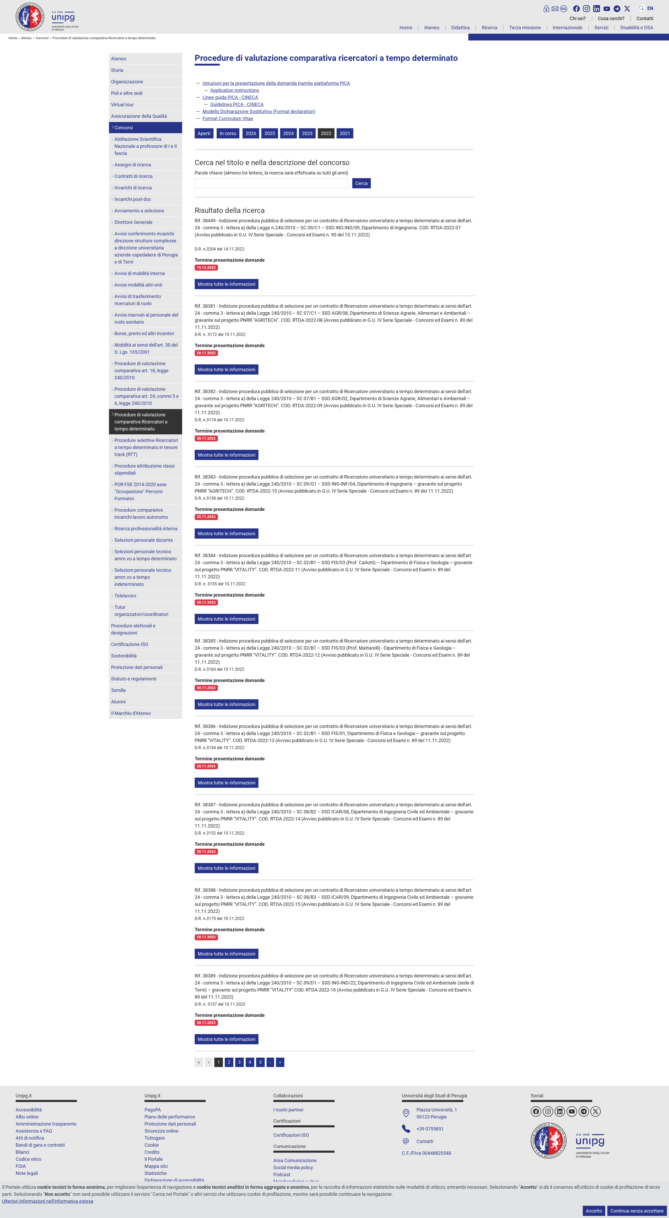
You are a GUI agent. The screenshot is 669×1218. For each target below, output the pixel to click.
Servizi (601, 27)
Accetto (594, 1211)
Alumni (118, 701)
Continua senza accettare (637, 1211)
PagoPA (153, 1109)
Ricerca (489, 27)
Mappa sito (156, 1166)
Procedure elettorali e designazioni (133, 629)
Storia (117, 70)
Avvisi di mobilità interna (139, 273)
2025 (269, 133)
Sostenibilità (124, 655)
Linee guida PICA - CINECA (230, 97)
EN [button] (650, 8)
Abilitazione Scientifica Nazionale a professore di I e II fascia (145, 146)
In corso (228, 133)
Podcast (281, 1174)
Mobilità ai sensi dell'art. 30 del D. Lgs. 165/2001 (146, 348)
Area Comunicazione (295, 1160)
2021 (345, 133)
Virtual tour (122, 104)
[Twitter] (627, 8)
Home (406, 27)
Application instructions (234, 90)
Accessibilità (29, 1109)
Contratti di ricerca (133, 176)
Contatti (645, 18)
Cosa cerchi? (611, 18)
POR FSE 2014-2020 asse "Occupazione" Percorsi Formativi (140, 491)
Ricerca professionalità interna (145, 528)
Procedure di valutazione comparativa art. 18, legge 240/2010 (141, 370)
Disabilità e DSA (636, 27)
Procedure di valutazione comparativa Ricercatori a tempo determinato (141, 422)
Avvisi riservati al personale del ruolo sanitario (146, 318)
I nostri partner (288, 1109)
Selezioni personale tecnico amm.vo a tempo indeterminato (142, 577)
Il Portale (154, 1159)
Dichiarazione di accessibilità (174, 1180)
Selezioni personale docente (143, 540)
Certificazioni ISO (291, 1135)
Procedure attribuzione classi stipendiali (144, 469)
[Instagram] (586, 8)
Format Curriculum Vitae (228, 118)
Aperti (204, 133)
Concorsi (123, 127)
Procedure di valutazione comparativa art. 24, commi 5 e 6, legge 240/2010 (146, 396)
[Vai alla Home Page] (47, 16)
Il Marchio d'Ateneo (131, 713)
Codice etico (28, 1159)
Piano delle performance (170, 1117)
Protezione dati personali (137, 667)
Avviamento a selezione (139, 210)
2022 (326, 133)
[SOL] (563, 8)
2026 (251, 133)
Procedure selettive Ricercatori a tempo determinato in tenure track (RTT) (146, 447)
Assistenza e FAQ (34, 1131)
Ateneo (431, 27)
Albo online (27, 1117)
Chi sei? (578, 18)
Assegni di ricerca (132, 164)
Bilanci (22, 1152)
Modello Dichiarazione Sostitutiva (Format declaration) (259, 111)
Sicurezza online (161, 1131)
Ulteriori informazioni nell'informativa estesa (47, 1201)
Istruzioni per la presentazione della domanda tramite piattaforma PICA (276, 83)
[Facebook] (576, 8)
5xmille (118, 690)
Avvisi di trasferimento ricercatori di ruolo (137, 300)
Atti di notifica (30, 1138)
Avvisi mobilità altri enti (138, 285)
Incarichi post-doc (132, 199)
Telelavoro (125, 595)
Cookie (152, 1145)
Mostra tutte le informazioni (226, 284)
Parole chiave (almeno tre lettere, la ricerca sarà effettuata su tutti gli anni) (271, 173)
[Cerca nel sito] (641, 8)
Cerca (361, 183)
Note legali (27, 1173)
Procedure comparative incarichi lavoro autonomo (141, 513)
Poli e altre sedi (126, 93)
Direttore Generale (133, 222)
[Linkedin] (596, 8)
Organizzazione (127, 81)
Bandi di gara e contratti (40, 1145)
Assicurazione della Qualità (139, 116)
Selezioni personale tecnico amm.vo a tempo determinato (145, 555)
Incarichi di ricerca (133, 187)
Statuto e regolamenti (133, 678)
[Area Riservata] (546, 8)
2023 (307, 133)
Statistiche (156, 1173)
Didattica (460, 27)
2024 (288, 133)
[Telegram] (617, 8)
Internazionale (568, 27)
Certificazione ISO (129, 644)
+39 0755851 (430, 1129)
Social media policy (293, 1167)
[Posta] (555, 8)
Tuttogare (155, 1138)
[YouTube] (606, 8)
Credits (152, 1152)
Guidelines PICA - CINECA (237, 104)
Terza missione (525, 27)
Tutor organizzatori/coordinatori (141, 610)
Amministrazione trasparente (46, 1124)
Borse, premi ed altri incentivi (144, 333)
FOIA (21, 1166)
